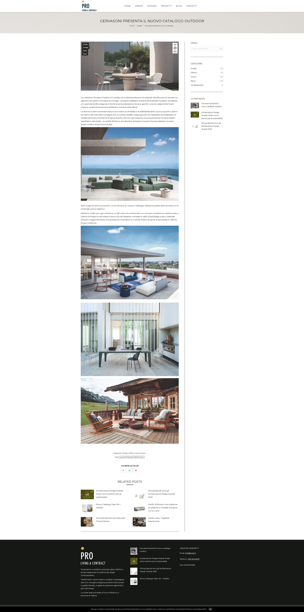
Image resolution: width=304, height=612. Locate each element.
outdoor (141, 457)
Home (132, 26)
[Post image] (87, 494)
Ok (210, 609)
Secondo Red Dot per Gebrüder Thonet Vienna (110, 519)
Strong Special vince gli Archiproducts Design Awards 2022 (161, 494)
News (85, 54)
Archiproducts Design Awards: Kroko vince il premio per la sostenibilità (109, 494)
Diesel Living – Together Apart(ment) (159, 519)
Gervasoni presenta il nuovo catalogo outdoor (211, 105)
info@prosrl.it (190, 553)
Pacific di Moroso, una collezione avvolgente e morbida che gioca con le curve (163, 507)
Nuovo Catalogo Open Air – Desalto (108, 506)
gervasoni (123, 457)
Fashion (85, 47)
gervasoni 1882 (132, 457)
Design (139, 26)
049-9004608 (193, 559)
